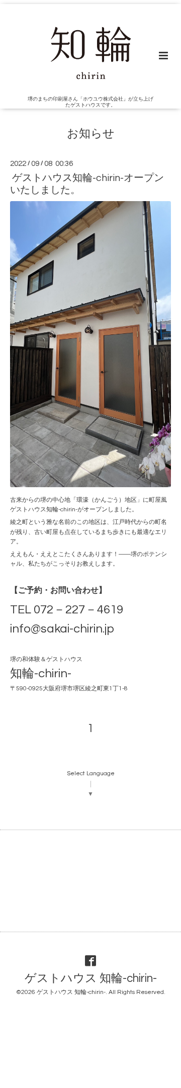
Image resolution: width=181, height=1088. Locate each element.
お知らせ (91, 134)
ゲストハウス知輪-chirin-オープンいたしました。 (87, 184)
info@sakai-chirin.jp (62, 628)
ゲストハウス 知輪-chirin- (91, 978)
